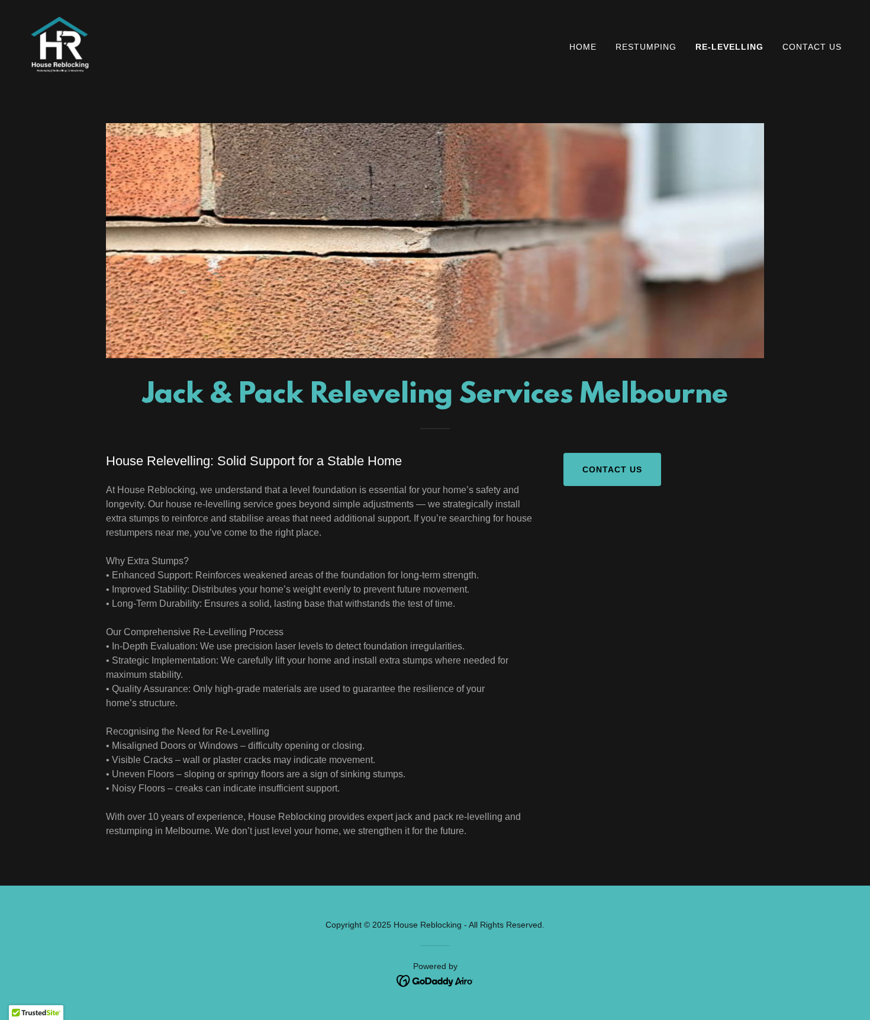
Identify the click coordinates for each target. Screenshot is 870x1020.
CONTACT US (612, 469)
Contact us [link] (812, 47)
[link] (59, 44)
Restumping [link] (646, 47)
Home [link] (583, 47)
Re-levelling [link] (729, 47)
